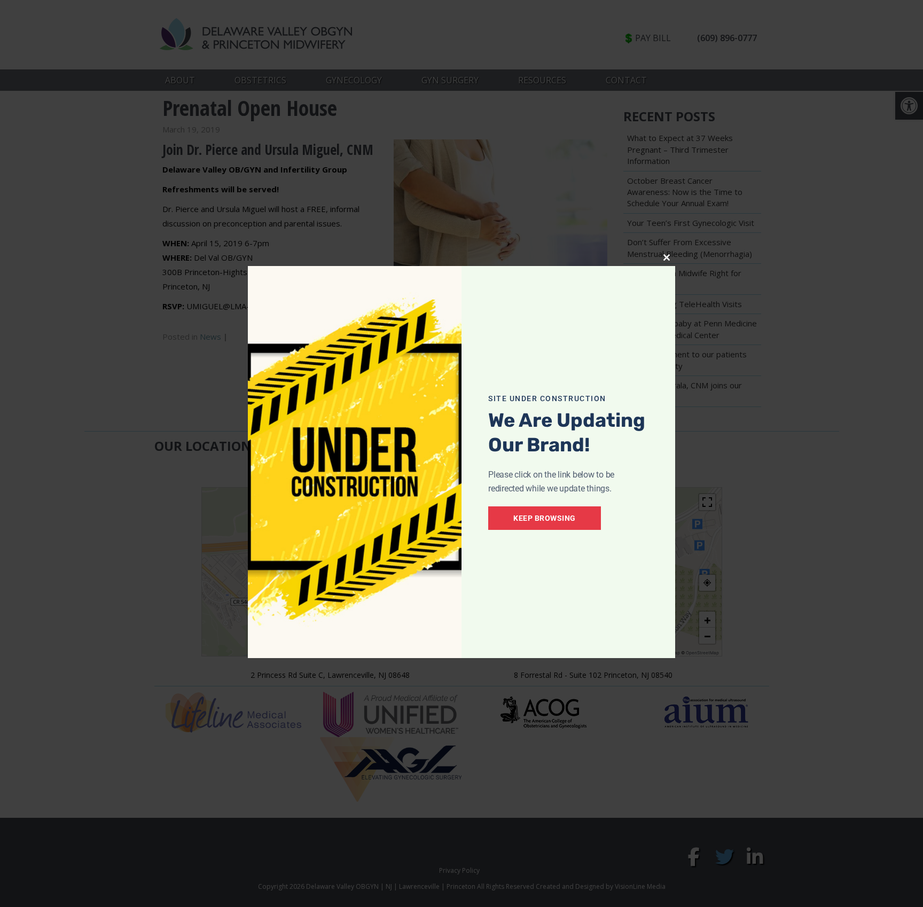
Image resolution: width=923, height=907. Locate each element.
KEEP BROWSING (544, 518)
